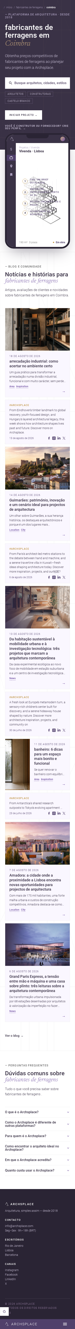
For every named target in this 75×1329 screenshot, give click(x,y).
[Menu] (65, 1324)
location (14, 530)
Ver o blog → (14, 1036)
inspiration (22, 386)
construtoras (40, 94)
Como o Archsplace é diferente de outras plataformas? (30, 1124)
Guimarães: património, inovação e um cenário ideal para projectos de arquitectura (37, 505)
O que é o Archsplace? (22, 1112)
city (23, 530)
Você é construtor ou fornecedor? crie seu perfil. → (37, 127)
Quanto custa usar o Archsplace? (29, 1170)
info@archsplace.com (19, 1226)
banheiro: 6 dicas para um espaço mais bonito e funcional (48, 756)
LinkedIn (10, 1279)
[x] (64, 438)
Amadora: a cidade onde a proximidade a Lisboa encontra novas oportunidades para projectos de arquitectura (35, 882)
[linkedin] (59, 438)
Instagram (12, 1270)
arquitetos (15, 94)
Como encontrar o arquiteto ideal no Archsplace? (32, 1148)
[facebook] (49, 438)
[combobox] (40, 83)
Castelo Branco (19, 101)
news (12, 678)
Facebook (11, 1274)
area (12, 386)
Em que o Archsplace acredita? (28, 1160)
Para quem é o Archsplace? (25, 1136)
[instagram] (54, 438)
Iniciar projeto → (23, 115)
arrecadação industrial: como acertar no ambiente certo (33, 363)
